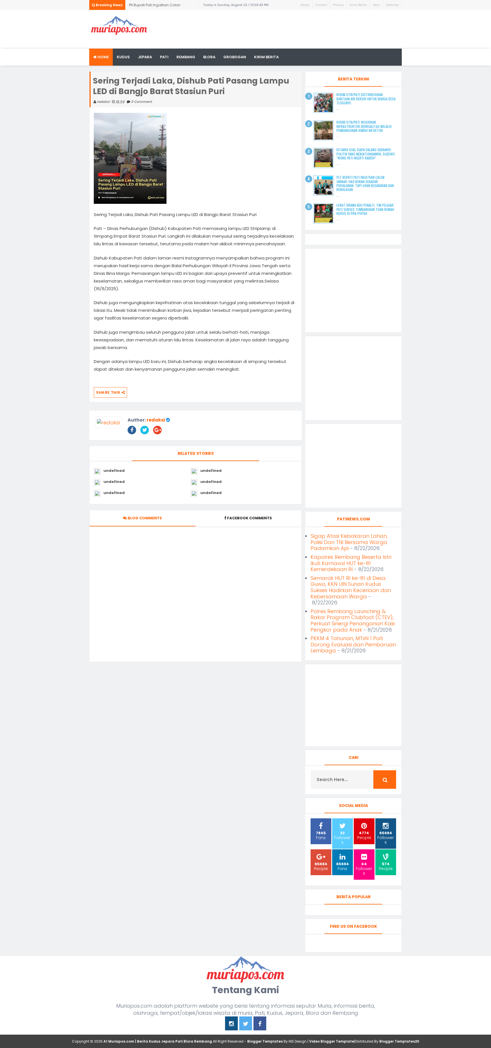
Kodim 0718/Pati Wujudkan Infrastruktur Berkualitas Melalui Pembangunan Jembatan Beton (364, 126)
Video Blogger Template (331, 1041)
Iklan (376, 5)
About (305, 5)
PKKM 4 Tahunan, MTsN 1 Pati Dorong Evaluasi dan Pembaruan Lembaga (353, 644)
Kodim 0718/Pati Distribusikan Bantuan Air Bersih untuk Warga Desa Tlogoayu (366, 98)
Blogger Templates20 (399, 1041)
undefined (114, 470)
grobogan (234, 57)
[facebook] (259, 1024)
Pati (164, 57)
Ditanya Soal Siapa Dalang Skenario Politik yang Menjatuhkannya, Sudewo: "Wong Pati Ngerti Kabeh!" (366, 153)
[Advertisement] (298, 28)
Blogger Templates (265, 1041)
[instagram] (231, 1024)
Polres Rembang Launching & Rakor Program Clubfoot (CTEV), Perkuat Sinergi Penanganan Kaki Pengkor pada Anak (353, 620)
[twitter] (245, 1024)
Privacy (338, 5)
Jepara (145, 57)
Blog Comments (144, 518)
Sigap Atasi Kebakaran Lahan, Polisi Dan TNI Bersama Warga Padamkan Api (349, 542)
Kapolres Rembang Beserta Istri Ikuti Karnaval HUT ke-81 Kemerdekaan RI (351, 563)
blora (209, 57)
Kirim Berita (358, 5)
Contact (321, 5)
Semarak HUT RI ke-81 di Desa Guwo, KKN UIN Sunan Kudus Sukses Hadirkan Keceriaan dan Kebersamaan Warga (351, 587)
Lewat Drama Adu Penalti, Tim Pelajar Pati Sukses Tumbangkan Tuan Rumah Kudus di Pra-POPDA (365, 209)
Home (103, 57)
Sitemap (392, 5)
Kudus (123, 57)
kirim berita (266, 57)
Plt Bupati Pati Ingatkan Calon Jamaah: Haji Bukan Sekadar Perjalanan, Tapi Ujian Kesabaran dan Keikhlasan (162, 6)
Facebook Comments (249, 518)
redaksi (156, 420)
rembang (185, 57)
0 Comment (141, 101)
